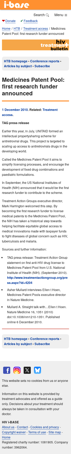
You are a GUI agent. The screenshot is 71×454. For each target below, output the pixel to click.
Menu (59, 14)
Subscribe (42, 66)
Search (40, 14)
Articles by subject (18, 66)
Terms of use (37, 432)
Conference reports (44, 61)
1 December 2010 (15, 109)
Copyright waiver (14, 432)
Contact (22, 427)
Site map (55, 432)
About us (8, 427)
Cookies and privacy (44, 427)
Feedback (31, 20)
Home (6, 28)
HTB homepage (15, 61)
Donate (10, 20)
